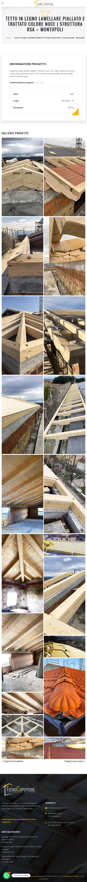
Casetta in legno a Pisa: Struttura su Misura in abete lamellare (22, 847)
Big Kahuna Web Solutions (35, 876)
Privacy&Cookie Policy (70, 876)
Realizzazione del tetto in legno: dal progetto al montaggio (20, 857)
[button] (6, 875)
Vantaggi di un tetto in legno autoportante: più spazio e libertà (20, 838)
